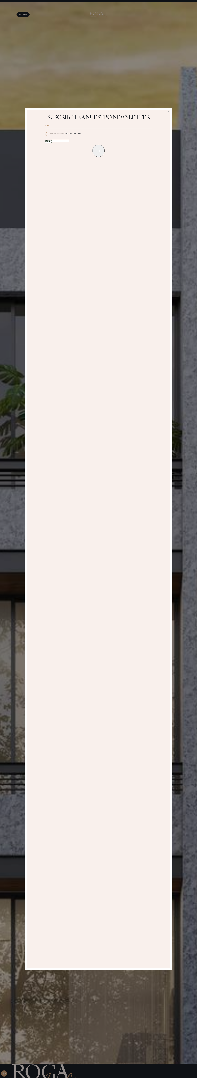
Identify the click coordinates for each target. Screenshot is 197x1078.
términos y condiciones (73, 133)
